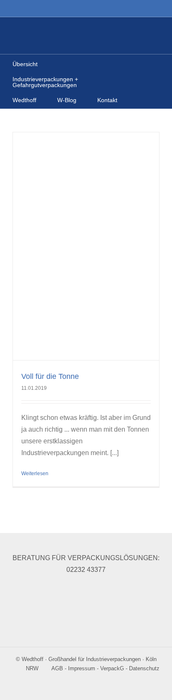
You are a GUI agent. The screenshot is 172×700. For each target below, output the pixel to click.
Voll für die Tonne (50, 376)
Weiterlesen (34, 473)
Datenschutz (144, 668)
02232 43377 (86, 569)
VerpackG (112, 668)
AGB (57, 668)
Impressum (81, 668)
